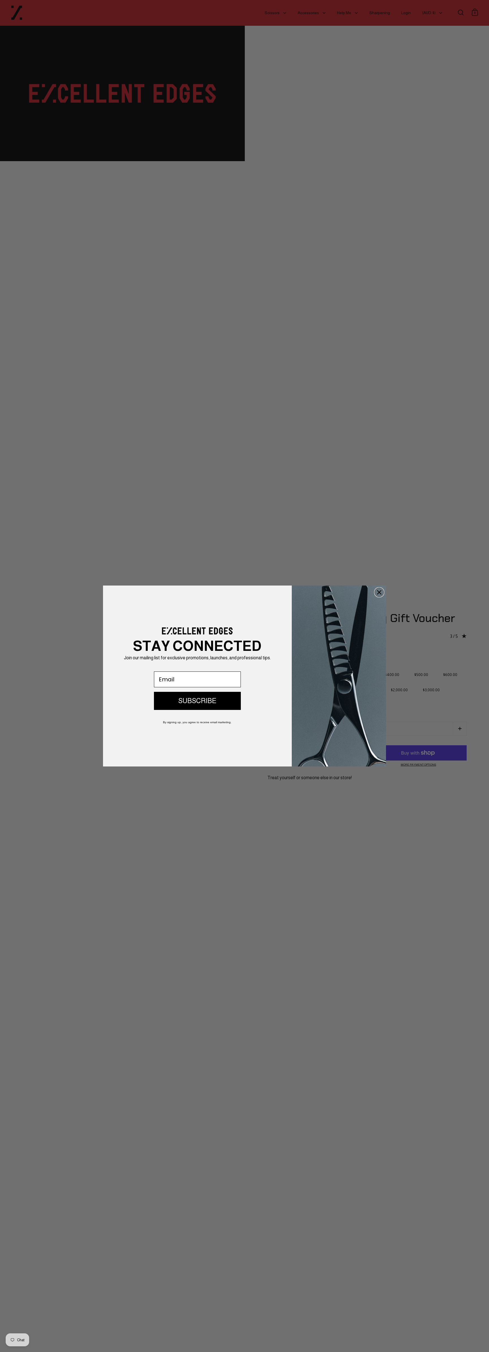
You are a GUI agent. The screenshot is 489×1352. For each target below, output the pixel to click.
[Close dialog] (379, 592)
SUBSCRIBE (197, 701)
